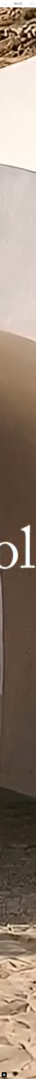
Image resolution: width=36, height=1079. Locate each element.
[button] (2, 3)
